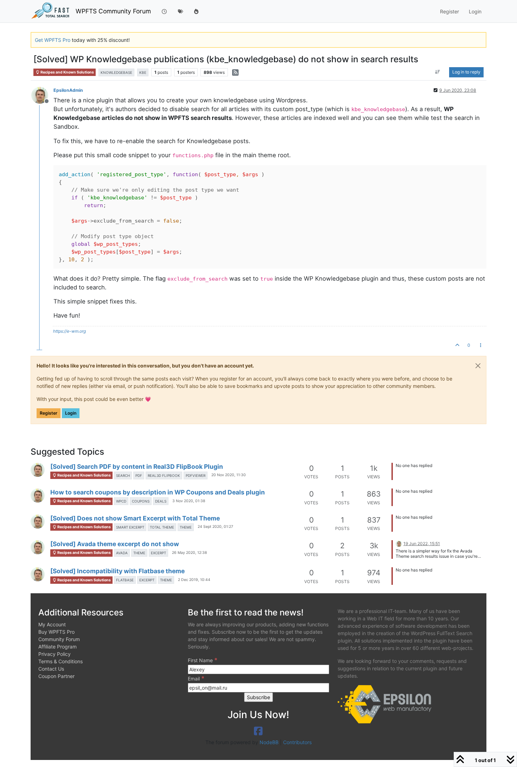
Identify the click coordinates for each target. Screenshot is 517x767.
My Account (52, 624)
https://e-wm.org (69, 331)
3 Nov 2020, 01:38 (188, 501)
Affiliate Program (57, 647)
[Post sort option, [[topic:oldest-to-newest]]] (437, 72)
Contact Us (51, 669)
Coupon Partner (56, 676)
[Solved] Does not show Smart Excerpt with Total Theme (135, 518)
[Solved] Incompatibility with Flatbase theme (117, 571)
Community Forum (59, 639)
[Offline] (42, 95)
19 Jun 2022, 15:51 (421, 543)
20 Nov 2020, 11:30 (228, 475)
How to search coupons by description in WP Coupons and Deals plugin (157, 492)
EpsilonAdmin (68, 90)
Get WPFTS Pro (52, 40)
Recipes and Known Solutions (67, 72)
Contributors (297, 742)
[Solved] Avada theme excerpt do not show (114, 544)
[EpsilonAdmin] (38, 470)
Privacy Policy (54, 654)
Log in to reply (466, 72)
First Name (202, 660)
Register (48, 413)
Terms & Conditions (60, 661)
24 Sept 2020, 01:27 (215, 526)
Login (70, 413)
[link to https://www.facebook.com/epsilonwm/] (258, 731)
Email (196, 678)
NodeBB (269, 742)
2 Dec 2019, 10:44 (194, 579)
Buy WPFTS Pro (56, 632)
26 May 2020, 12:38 (189, 552)
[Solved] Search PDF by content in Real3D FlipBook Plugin (136, 466)
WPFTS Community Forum (113, 11)
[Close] (478, 365)
